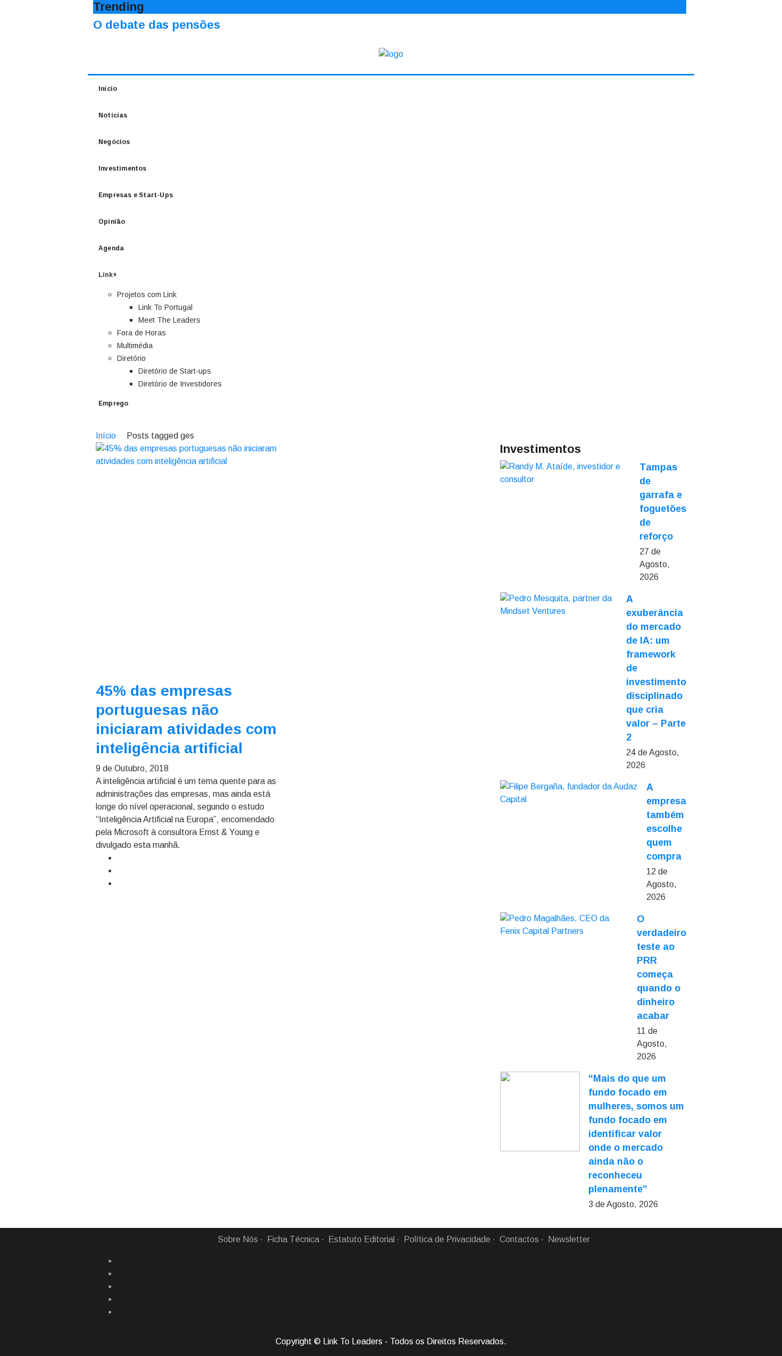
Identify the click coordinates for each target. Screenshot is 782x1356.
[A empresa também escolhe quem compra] (569, 793)
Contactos (519, 1239)
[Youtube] (121, 1312)
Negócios (114, 142)
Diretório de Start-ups (174, 371)
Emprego (113, 403)
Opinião (111, 221)
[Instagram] (121, 1299)
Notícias (113, 115)
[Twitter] (121, 1286)
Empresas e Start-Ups (135, 195)
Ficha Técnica (293, 1239)
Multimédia (135, 345)
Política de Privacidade (447, 1239)
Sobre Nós (238, 1239)
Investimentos (122, 168)
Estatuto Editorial (361, 1239)
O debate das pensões (156, 24)
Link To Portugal (165, 307)
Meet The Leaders (169, 320)
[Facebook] (121, 1261)
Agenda (111, 248)
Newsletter (569, 1239)
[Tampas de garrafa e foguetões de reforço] (565, 473)
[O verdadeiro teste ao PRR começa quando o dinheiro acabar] (564, 925)
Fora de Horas (141, 333)
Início (107, 88)
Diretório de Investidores (180, 384)
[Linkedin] (121, 1273)
